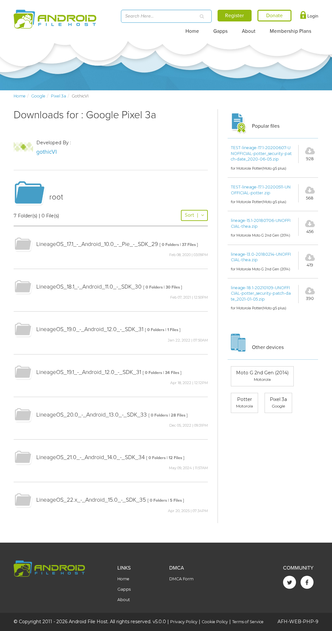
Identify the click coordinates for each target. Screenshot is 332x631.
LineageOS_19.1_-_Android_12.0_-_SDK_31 (88, 372)
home (20, 96)
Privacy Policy (183, 621)
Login (312, 16)
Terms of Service (248, 621)
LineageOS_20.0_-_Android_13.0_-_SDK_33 (91, 414)
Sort (191, 215)
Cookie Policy (215, 621)
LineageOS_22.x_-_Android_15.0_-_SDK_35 (91, 499)
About (248, 31)
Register (234, 16)
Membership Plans (290, 31)
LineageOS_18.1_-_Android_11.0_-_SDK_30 (89, 286)
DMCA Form (181, 578)
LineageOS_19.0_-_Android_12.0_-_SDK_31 (89, 329)
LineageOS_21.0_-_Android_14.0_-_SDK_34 (90, 457)
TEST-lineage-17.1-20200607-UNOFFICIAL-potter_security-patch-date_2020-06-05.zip (261, 153)
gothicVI (46, 151)
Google (38, 96)
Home (192, 31)
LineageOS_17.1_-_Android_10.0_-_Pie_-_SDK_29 (97, 244)
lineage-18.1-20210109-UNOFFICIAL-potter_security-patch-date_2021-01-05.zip (261, 293)
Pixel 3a (58, 96)
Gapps (220, 31)
